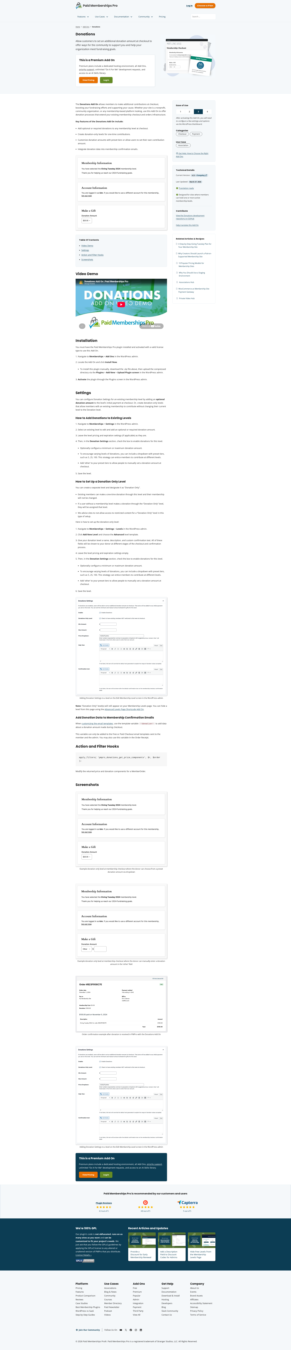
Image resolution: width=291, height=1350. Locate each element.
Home (78, 27)
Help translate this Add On (187, 225)
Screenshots (87, 259)
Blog (164, 1307)
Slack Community (170, 1311)
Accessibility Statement (201, 1303)
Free (135, 1288)
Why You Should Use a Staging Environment (192, 274)
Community (144, 16)
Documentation (121, 16)
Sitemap (194, 1307)
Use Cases (100, 16)
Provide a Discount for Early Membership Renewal (140, 1254)
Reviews (79, 1299)
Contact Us (167, 1314)
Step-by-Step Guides (85, 1314)
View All (136, 1314)
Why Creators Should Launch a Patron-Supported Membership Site (195, 255)
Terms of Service (198, 1314)
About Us (194, 1288)
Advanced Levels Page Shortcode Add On (124, 709)
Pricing (162, 16)
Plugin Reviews (104, 1203)
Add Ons (86, 27)
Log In (189, 5)
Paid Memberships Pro (109, 4)
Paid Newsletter (111, 1307)
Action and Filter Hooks (92, 254)
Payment (196, 134)
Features (81, 16)
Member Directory (113, 1303)
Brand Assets (196, 1295)
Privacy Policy (196, 1311)
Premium (137, 1291)
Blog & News (110, 1291)
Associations (110, 1288)
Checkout (182, 134)
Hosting (165, 1299)
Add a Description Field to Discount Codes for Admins (168, 1254)
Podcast (108, 1311)
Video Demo (87, 245)
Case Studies (82, 1303)
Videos (107, 1314)
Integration (138, 1303)
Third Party (138, 1311)
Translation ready (186, 188)
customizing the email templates (97, 723)
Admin (136, 1299)
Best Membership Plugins (88, 1307)
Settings (85, 250)
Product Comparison (85, 1295)
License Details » (84, 1255)
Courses (108, 1299)
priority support (86, 69)
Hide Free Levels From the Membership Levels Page (200, 1254)
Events (193, 1291)
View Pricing (88, 80)
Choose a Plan (205, 5)
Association (183, 145)
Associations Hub (186, 282)
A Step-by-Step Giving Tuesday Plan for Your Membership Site (194, 245)
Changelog (200, 175)
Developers (167, 1303)
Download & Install (171, 1295)
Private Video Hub (187, 298)
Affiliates (194, 1299)
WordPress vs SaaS (85, 1311)
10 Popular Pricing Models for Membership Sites (191, 264)
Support (165, 1288)
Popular (136, 1295)
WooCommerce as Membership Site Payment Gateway (193, 290)
